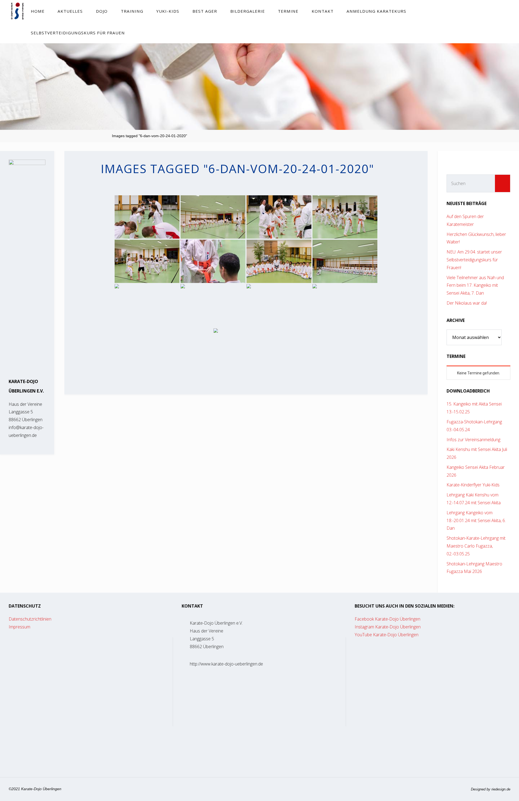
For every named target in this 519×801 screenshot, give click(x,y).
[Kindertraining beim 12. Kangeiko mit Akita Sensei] (147, 217)
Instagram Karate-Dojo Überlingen (388, 627)
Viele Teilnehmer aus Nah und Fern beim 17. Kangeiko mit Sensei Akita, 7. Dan (475, 285)
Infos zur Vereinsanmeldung (473, 440)
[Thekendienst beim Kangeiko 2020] (246, 350)
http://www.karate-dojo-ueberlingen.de (226, 664)
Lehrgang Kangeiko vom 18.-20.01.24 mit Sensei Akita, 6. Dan (476, 520)
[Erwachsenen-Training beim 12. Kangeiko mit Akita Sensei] (344, 261)
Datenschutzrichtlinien (30, 619)
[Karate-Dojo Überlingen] (17, 10)
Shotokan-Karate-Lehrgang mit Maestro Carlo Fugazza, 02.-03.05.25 (476, 546)
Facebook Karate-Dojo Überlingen (387, 619)
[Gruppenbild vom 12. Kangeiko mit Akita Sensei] (279, 261)
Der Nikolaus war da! (467, 303)
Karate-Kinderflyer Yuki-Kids (473, 485)
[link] (136, 32)
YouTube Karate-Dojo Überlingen (386, 635)
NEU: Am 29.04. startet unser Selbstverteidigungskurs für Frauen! (474, 260)
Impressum (19, 627)
